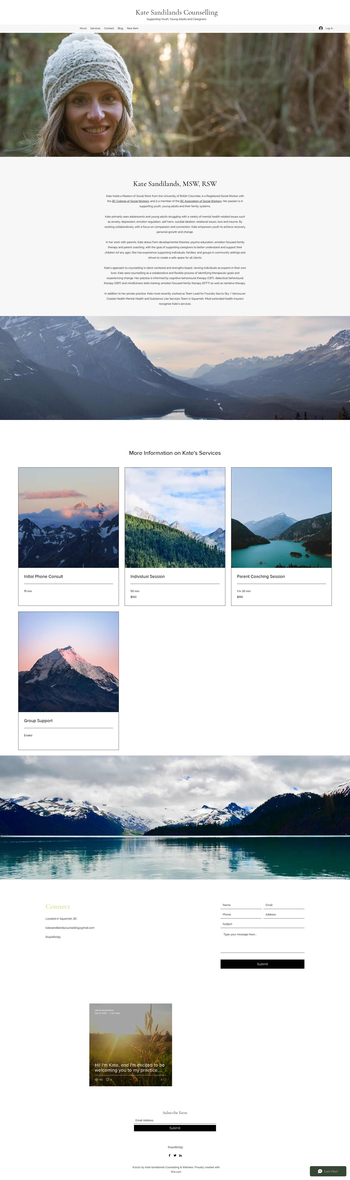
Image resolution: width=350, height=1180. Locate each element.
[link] (68, 576)
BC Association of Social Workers (200, 201)
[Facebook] (169, 1155)
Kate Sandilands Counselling (177, 12)
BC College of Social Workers (130, 201)
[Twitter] (175, 1155)
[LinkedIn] (180, 1155)
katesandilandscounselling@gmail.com (70, 927)
